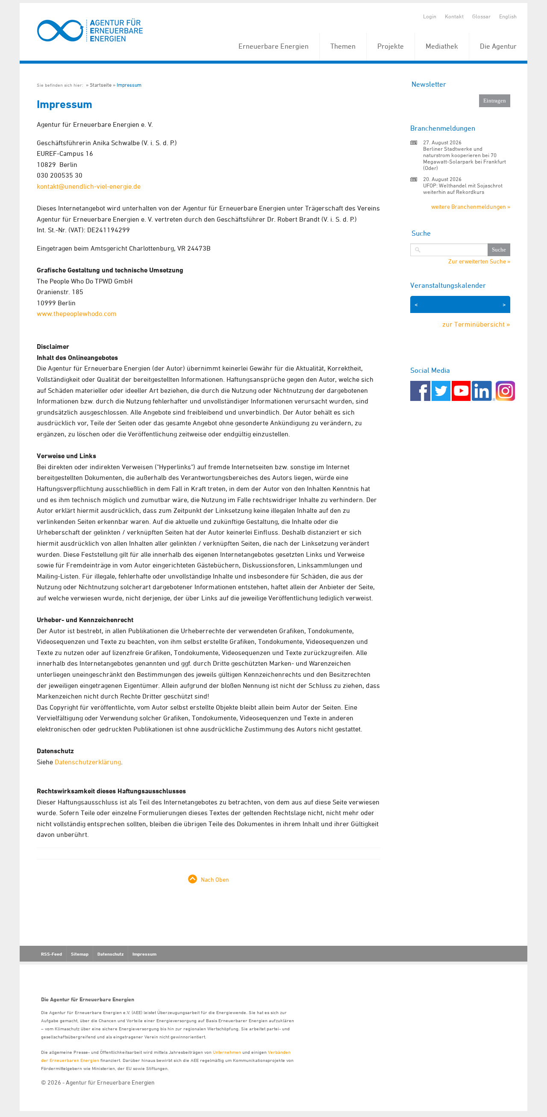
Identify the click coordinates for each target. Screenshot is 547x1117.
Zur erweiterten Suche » (479, 261)
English (508, 16)
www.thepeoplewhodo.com (77, 313)
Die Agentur (498, 46)
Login (429, 16)
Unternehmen (227, 1052)
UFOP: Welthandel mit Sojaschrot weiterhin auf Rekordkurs (463, 188)
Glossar (481, 16)
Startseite (101, 85)
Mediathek (442, 46)
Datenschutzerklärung (88, 762)
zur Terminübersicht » (476, 324)
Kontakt (454, 16)
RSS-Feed (51, 954)
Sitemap (79, 954)
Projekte (390, 46)
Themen (343, 46)
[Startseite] (90, 30)
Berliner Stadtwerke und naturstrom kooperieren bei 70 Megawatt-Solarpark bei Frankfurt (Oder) (464, 158)
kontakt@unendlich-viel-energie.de (89, 186)
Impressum (129, 85)
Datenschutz (110, 954)
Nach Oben (215, 879)
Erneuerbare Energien (273, 46)
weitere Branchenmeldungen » (470, 206)
